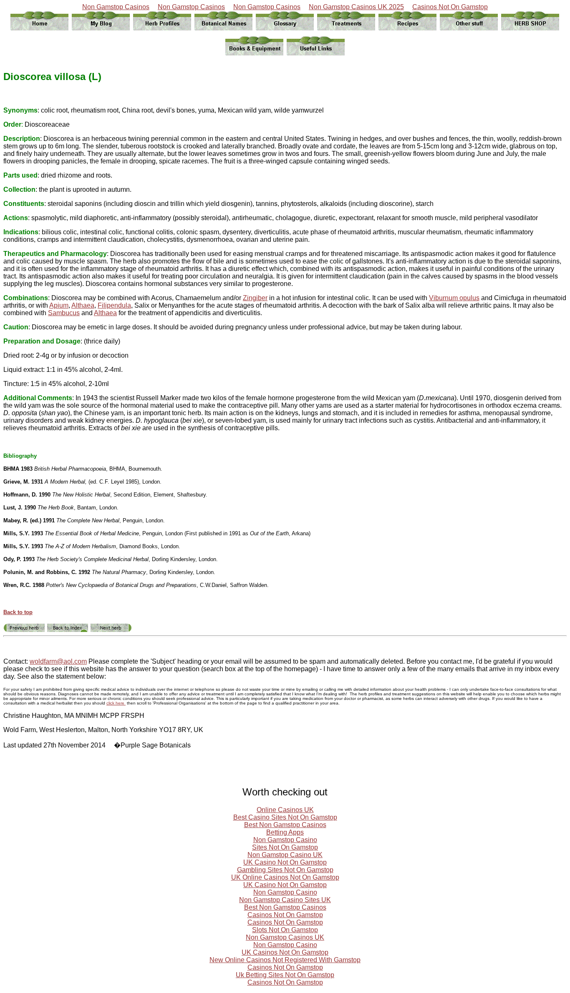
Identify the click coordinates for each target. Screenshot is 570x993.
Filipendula (114, 305)
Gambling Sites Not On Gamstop (285, 869)
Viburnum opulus (454, 297)
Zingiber (255, 297)
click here (116, 703)
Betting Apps (285, 832)
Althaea (82, 305)
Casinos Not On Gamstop (450, 6)
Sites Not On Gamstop (285, 847)
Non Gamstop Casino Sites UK (285, 899)
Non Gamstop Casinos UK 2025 (356, 6)
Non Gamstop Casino (285, 839)
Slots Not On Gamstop (285, 929)
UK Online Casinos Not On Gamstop (285, 877)
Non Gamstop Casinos (115, 6)
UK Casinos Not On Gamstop (285, 952)
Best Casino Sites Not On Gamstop (285, 817)
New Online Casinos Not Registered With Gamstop (285, 959)
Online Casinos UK (285, 809)
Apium (58, 305)
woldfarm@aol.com (58, 661)
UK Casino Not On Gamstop (285, 862)
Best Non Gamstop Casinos (285, 824)
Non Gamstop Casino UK (285, 854)
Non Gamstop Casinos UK (285, 937)
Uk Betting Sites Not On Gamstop (285, 974)
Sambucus (64, 312)
